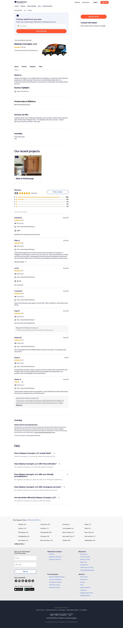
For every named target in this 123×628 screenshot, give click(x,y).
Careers (82, 582)
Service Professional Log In (57, 577)
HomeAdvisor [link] (18, 10)
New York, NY (89, 532)
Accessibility (70, 615)
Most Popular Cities (19, 520)
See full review (19, 262)
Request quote (94, 16)
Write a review (58, 192)
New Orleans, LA (68, 532)
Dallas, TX (88, 524)
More (39, 6)
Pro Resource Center (55, 582)
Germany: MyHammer (51, 610)
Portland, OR (44, 536)
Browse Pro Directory (55, 557)
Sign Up (104, 2)
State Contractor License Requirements (25, 424)
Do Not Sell (63, 615)
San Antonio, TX (90, 536)
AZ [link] (25, 10)
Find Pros (51, 554)
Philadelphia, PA (23, 536)
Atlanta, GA (22, 524)
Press (81, 585)
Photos (24, 66)
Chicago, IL (66, 524)
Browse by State (33, 520)
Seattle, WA (66, 540)
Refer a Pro (83, 562)
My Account (83, 554)
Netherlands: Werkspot (72, 610)
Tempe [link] (30, 10)
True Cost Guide (85, 557)
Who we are (83, 579)
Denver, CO (22, 528)
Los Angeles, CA (68, 528)
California (56, 615)
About (16, 66)
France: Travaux (40, 610)
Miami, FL (88, 528)
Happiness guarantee (86, 593)
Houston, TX (44, 528)
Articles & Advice (47, 6)
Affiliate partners (85, 595)
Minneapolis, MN (45, 532)
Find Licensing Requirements (42, 432)
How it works (84, 577)
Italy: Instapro (61, 610)
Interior (17, 6)
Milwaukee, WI (23, 532)
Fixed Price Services (55, 559)
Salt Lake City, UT (68, 536)
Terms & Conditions (72, 618)
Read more (19, 405)
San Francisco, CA (46, 540)
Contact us (83, 590)
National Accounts (54, 587)
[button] (28, 169)
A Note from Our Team (86, 567)
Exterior (23, 6)
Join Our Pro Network (55, 579)
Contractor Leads (54, 585)
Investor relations (85, 587)
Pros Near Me (84, 565)
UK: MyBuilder (83, 610)
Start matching (41, 31)
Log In (95, 2)
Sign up (25, 571)
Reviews (33, 66)
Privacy (52, 615)
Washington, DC (90, 540)
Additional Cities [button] (19, 544)
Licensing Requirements (87, 570)
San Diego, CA (23, 540)
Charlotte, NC (45, 524)
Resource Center (85, 559)
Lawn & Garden (31, 6)
